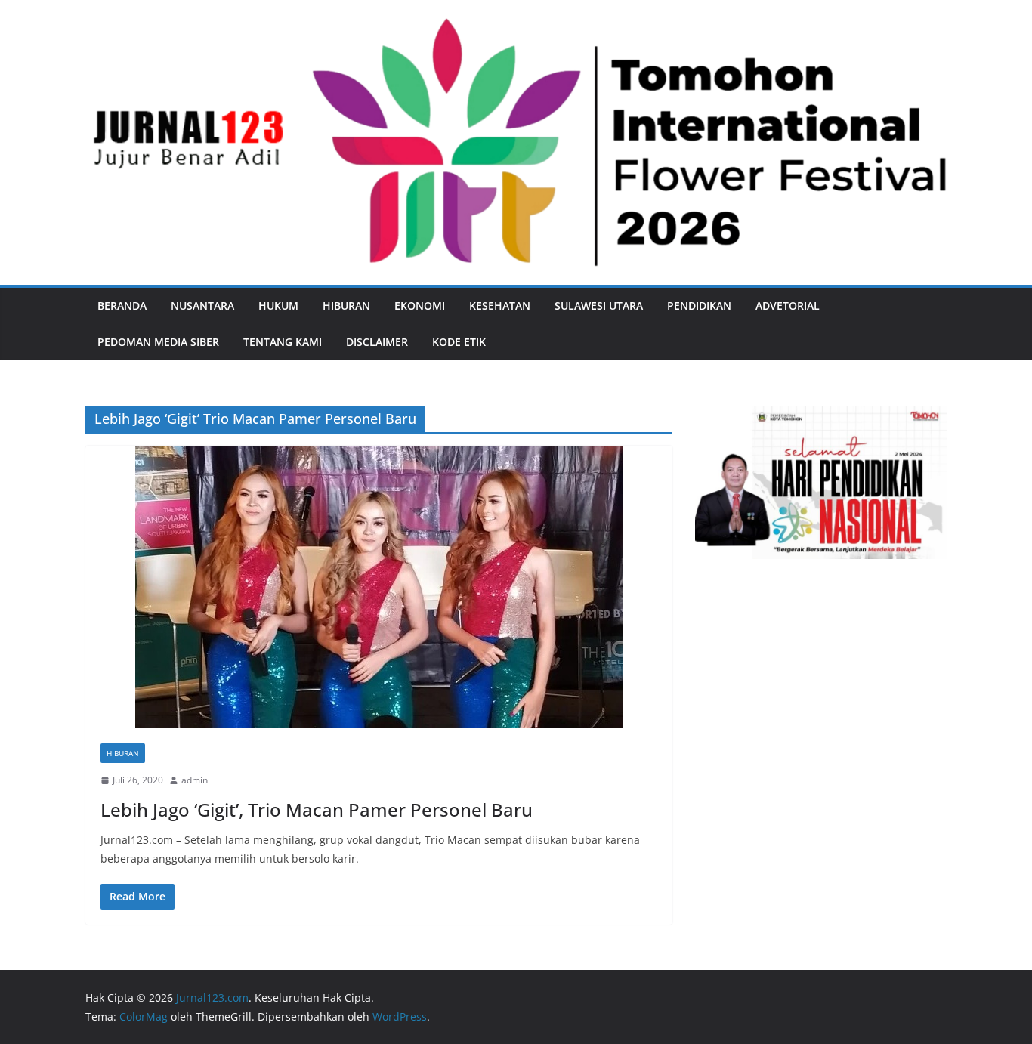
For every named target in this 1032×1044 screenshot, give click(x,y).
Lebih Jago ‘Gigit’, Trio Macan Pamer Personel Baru (316, 809)
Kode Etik (459, 342)
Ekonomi (419, 305)
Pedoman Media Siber (158, 342)
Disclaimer (377, 342)
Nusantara (202, 305)
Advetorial (787, 305)
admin (194, 780)
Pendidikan (699, 305)
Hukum (278, 305)
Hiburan (346, 305)
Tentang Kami (282, 342)
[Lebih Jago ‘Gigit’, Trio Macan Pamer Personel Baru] (378, 587)
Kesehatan (499, 305)
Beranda (122, 305)
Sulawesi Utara (599, 305)
